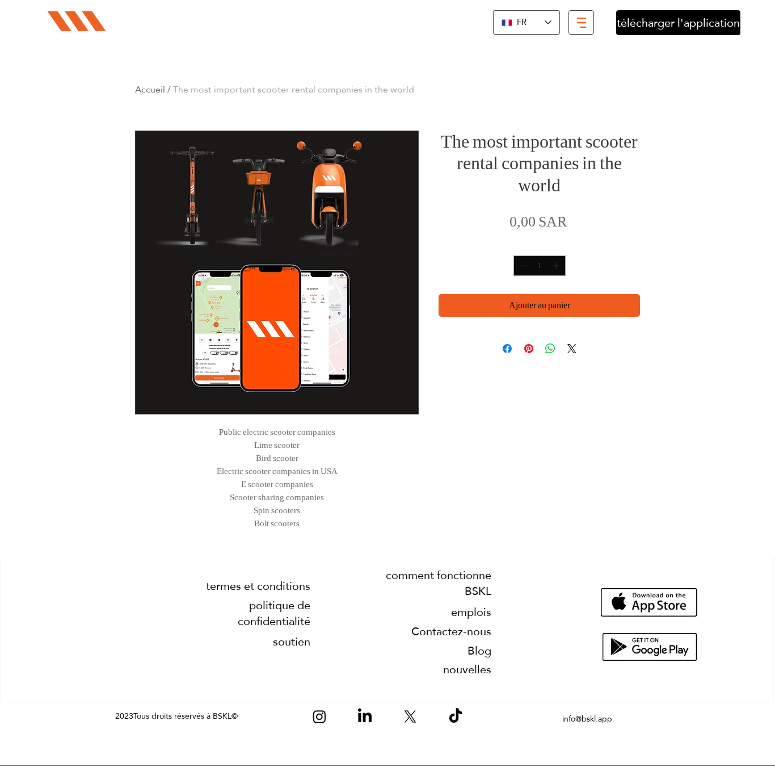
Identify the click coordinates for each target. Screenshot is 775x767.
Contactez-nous (451, 631)
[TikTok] (455, 716)
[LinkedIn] (364, 716)
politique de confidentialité (274, 613)
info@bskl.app (587, 718)
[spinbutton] (539, 265)
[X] (410, 716)
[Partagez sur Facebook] (507, 348)
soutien (291, 641)
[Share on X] (572, 348)
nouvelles (467, 669)
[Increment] (557, 265)
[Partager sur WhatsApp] (550, 348)
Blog (479, 650)
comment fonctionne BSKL (438, 583)
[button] (581, 22)
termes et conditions (258, 586)
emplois (471, 612)
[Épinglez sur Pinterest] (529, 348)
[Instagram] (319, 716)
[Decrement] (522, 265)
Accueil (150, 89)
